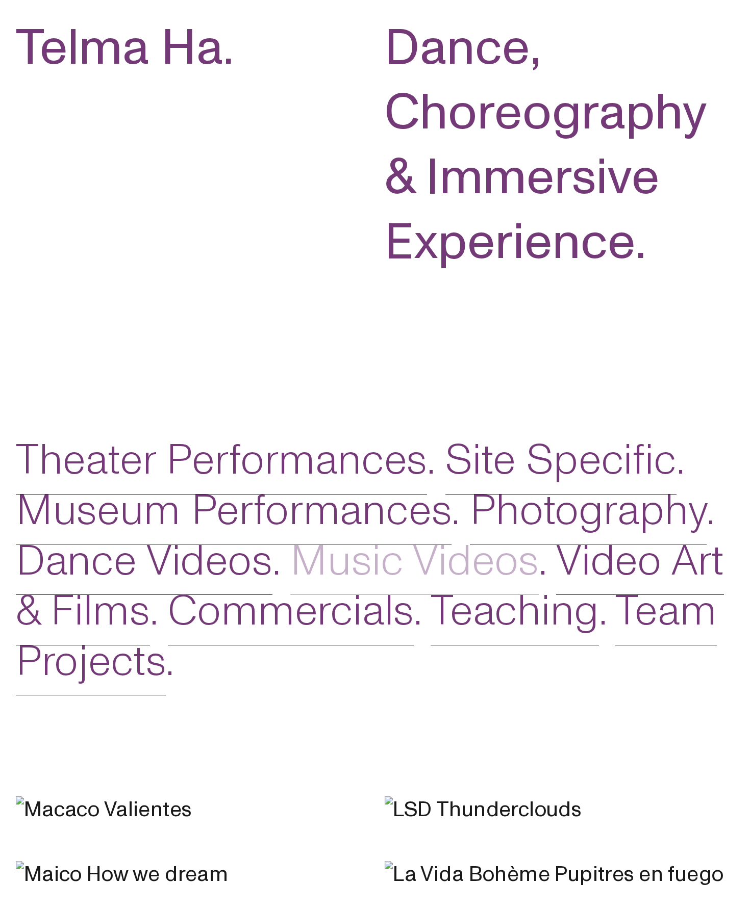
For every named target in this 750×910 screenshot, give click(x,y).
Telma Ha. (125, 48)
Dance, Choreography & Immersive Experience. (545, 145)
